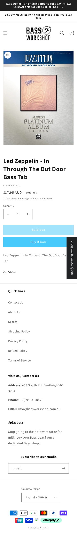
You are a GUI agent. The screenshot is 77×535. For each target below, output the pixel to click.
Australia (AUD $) (36, 497)
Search (13, 322)
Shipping (23, 198)
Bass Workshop (42, 528)
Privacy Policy (18, 341)
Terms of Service (19, 360)
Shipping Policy (19, 331)
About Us (14, 312)
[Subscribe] (64, 468)
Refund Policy (17, 351)
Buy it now (38, 242)
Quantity (8, 206)
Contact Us (15, 302)
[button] (5, 33)
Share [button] (12, 272)
